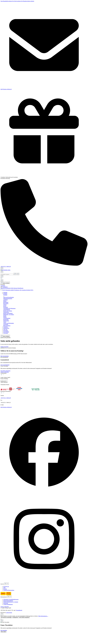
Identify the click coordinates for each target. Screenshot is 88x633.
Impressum (5, 603)
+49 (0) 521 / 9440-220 (6, 266)
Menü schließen (6, 283)
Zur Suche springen (16, 1)
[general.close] (2, 620)
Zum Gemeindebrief (5, 364)
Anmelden (3, 285)
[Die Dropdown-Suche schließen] (18, 274)
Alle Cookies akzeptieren (24, 617)
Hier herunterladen (5, 356)
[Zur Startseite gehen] (5, 270)
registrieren (5, 286)
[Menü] (2, 268)
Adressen (15, 288)
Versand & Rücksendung (8, 590)
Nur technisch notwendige (6, 617)
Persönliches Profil (9, 288)
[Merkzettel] (1, 278)
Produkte (5, 294)
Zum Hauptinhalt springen (6, 1)
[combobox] (7, 274)
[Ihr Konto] (2, 280)
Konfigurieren (15, 617)
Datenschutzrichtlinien (8, 600)
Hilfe (4, 587)
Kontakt (5, 589)
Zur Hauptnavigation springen (27, 1)
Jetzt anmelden (4, 630)
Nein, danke (3, 631)
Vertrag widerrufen (5, 372)
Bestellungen (20, 288)
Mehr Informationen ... (43, 616)
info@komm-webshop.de (6, 407)
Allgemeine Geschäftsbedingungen (10, 599)
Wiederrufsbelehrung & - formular (10, 601)
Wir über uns (6, 586)
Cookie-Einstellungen (8, 604)
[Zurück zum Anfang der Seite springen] (2, 614)
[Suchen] (15, 274)
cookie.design (9, 612)
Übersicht (3, 288)
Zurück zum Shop (4, 346)
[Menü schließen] (3, 296)
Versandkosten (19, 610)
